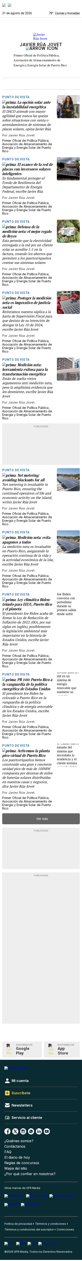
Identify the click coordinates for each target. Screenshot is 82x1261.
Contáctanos (14, 1146)
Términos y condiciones (50, 1223)
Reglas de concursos (21, 1163)
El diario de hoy (17, 1157)
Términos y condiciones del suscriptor (29, 1229)
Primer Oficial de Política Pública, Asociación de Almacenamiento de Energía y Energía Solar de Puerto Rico (40, 60)
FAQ (7, 1152)
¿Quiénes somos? (18, 1141)
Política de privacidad (18, 1223)
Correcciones (65, 1229)
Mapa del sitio (15, 1168)
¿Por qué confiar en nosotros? (30, 1174)
